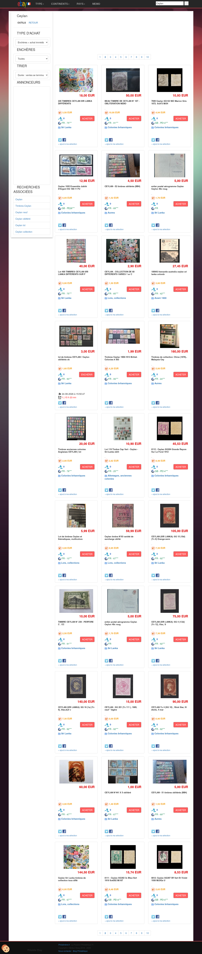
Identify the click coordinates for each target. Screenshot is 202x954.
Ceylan (18, 199)
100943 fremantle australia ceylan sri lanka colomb (169, 273)
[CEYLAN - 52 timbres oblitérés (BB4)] (123, 165)
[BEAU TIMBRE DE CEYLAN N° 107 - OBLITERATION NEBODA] (123, 80)
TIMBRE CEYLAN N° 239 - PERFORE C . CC (76, 623)
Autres (111, 212)
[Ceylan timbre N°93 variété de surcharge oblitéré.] (123, 515)
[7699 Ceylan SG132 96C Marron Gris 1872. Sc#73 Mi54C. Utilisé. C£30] (169, 80)
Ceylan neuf (21, 212)
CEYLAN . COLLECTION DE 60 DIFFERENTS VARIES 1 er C (119, 273)
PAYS (79, 4)
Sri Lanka (66, 127)
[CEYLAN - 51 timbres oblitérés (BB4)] (169, 771)
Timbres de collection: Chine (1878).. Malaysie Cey (169, 358)
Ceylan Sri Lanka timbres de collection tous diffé (72, 879)
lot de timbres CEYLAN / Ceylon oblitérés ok (73, 358)
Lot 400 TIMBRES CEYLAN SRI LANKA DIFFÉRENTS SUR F (73, 273)
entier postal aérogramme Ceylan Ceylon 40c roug (167, 187)
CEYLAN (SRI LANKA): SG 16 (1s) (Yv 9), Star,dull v (76, 708)
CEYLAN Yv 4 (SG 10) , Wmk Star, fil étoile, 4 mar (169, 708)
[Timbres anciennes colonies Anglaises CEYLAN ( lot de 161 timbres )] (76, 428)
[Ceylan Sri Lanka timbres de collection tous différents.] (76, 857)
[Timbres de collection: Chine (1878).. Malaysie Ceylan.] (170, 336)
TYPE (38, 4)
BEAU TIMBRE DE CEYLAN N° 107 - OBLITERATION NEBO (122, 102)
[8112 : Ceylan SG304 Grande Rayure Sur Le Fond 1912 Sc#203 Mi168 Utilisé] (169, 428)
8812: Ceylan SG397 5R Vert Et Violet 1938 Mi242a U (169, 879)
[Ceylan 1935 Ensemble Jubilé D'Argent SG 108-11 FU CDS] (76, 166)
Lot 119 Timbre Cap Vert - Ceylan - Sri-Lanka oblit (121, 450)
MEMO (96, 4)
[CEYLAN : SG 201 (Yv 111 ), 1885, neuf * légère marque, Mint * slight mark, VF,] (123, 686)
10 (147, 56)
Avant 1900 (160, 297)
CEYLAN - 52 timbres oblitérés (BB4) (122, 186)
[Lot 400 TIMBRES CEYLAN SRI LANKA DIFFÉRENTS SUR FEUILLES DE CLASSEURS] (76, 250)
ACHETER (87, 118)
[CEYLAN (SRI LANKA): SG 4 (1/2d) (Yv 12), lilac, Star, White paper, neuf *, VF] (169, 601)
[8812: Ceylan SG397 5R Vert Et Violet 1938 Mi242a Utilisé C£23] (169, 857)
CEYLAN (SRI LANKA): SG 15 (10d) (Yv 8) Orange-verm (168, 537)
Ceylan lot (20, 225)
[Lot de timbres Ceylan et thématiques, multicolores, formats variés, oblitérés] (76, 515)
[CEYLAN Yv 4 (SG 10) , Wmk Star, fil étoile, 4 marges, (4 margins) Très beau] (169, 686)
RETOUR (33, 22)
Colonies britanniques (120, 127)
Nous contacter (64, 951)
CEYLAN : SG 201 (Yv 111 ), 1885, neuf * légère (121, 708)
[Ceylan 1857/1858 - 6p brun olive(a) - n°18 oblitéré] (76, 771)
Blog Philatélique (80, 951)
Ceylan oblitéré (22, 218)
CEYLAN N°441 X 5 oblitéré (118, 792)
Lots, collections (117, 297)
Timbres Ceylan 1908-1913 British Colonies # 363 (121, 358)
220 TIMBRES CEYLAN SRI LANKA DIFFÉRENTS (75, 102)
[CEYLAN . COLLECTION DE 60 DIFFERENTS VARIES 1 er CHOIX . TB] (123, 251)
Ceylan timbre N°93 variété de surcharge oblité (119, 537)
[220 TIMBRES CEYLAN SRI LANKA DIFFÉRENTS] (76, 80)
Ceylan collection (23, 231)
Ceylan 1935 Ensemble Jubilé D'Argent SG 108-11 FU (72, 187)
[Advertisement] (31, 135)
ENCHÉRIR (86, 374)
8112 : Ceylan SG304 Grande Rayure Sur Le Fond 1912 (168, 450)
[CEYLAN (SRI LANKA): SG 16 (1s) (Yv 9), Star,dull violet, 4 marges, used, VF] (76, 686)
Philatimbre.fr (64, 944)
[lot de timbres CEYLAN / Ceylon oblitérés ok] (76, 336)
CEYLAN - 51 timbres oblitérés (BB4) (169, 792)
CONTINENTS (59, 4)
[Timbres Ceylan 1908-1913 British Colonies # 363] (123, 336)
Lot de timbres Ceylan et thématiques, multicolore (70, 537)
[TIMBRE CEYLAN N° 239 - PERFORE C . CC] (76, 601)
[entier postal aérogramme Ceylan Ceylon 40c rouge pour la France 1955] (169, 165)
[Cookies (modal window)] (5, 948)
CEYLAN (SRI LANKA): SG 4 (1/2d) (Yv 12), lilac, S (168, 623)
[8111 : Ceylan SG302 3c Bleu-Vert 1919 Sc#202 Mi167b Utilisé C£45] (123, 857)
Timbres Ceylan (23, 205)
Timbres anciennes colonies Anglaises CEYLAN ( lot (72, 450)
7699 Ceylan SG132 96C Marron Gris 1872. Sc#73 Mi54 (169, 102)
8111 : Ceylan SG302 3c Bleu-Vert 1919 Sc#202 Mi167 (121, 879)
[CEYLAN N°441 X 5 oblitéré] (123, 771)
